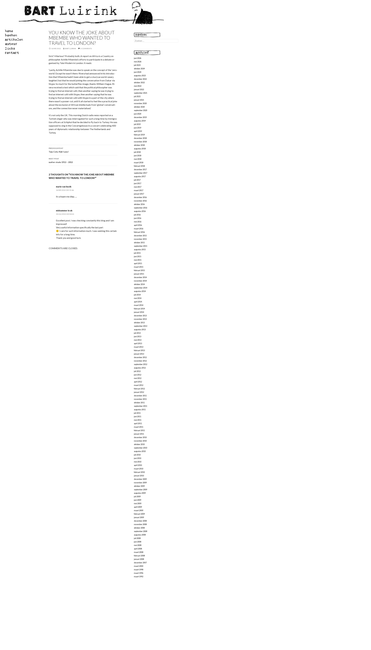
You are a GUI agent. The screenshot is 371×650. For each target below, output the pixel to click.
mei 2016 (137, 221)
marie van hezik (63, 186)
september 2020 (140, 110)
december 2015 (140, 235)
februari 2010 (139, 472)
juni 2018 (137, 155)
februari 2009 (139, 514)
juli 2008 (137, 538)
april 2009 (138, 507)
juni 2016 (137, 218)
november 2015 (140, 239)
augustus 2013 (140, 329)
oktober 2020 (139, 107)
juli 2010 (137, 455)
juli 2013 (137, 333)
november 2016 (140, 201)
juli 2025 (137, 65)
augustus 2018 (140, 148)
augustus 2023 (140, 75)
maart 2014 (138, 305)
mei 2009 (137, 503)
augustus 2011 (140, 409)
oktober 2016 (139, 204)
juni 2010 (137, 458)
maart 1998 (138, 569)
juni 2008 (137, 542)
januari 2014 (139, 312)
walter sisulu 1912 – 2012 (61, 160)
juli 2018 (137, 152)
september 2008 (140, 531)
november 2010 (140, 441)
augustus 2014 (140, 291)
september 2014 (140, 288)
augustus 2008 (140, 535)
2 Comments (86, 48)
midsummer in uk (64, 210)
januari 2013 (139, 354)
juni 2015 (137, 256)
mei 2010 (137, 462)
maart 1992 (138, 576)
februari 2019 (139, 135)
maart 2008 (138, 552)
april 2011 (138, 423)
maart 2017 (138, 190)
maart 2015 (138, 267)
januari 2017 (139, 194)
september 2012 (140, 364)
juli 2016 (137, 215)
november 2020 (140, 103)
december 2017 (140, 169)
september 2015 (140, 246)
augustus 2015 (140, 249)
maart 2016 (138, 228)
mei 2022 (137, 86)
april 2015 (138, 263)
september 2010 (140, 448)
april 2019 (138, 131)
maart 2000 (138, 566)
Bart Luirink (70, 48)
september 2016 (140, 208)
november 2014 (140, 281)
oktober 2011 (139, 402)
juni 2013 (137, 336)
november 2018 (140, 141)
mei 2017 (137, 187)
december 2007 (140, 562)
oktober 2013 (139, 322)
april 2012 (138, 382)
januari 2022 (139, 89)
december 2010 (140, 437)
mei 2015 (137, 260)
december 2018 (140, 138)
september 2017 (140, 173)
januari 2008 (139, 559)
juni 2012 (137, 375)
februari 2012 (139, 388)
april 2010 (138, 465)
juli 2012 (137, 371)
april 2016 (138, 225)
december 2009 (140, 479)
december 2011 (140, 395)
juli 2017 (137, 180)
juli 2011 (137, 413)
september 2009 (140, 489)
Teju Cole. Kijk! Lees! (59, 150)
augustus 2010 (140, 451)
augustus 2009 (140, 493)
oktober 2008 (139, 528)
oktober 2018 (139, 145)
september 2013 (140, 326)
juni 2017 (137, 183)
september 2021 (140, 93)
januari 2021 (139, 100)
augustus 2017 (140, 176)
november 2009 (140, 482)
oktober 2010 (139, 444)
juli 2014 (137, 295)
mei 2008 (137, 545)
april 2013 (138, 343)
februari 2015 (139, 270)
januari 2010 (139, 475)
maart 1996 (138, 573)
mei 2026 (137, 61)
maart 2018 (138, 162)
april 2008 (138, 549)
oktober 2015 (139, 242)
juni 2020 (137, 114)
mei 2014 (137, 298)
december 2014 (140, 277)
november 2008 (140, 524)
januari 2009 (139, 517)
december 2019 (140, 117)
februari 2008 (139, 555)
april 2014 (138, 302)
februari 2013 (139, 350)
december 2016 (140, 197)
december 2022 (140, 79)
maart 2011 (138, 427)
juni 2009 (137, 500)
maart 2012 (138, 385)
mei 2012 (137, 378)
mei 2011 (137, 420)
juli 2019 (137, 124)
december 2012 (140, 357)
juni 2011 (137, 416)
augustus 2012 (140, 368)
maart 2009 (138, 510)
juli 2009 (137, 496)
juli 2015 (137, 253)
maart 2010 (138, 468)
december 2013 (140, 315)
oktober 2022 (139, 82)
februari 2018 (139, 166)
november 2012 (140, 361)
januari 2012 (139, 392)
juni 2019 (137, 128)
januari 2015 (139, 274)
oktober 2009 (139, 486)
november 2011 (140, 399)
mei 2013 (137, 340)
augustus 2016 (140, 211)
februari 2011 (139, 430)
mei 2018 (137, 159)
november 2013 (140, 319)
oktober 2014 (139, 284)
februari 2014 (139, 308)
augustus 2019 (140, 121)
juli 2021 (137, 96)
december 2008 (140, 521)
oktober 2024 (139, 68)
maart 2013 (138, 347)
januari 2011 (139, 434)
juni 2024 (137, 72)
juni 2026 (137, 58)
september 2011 (140, 406)
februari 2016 (139, 232)
